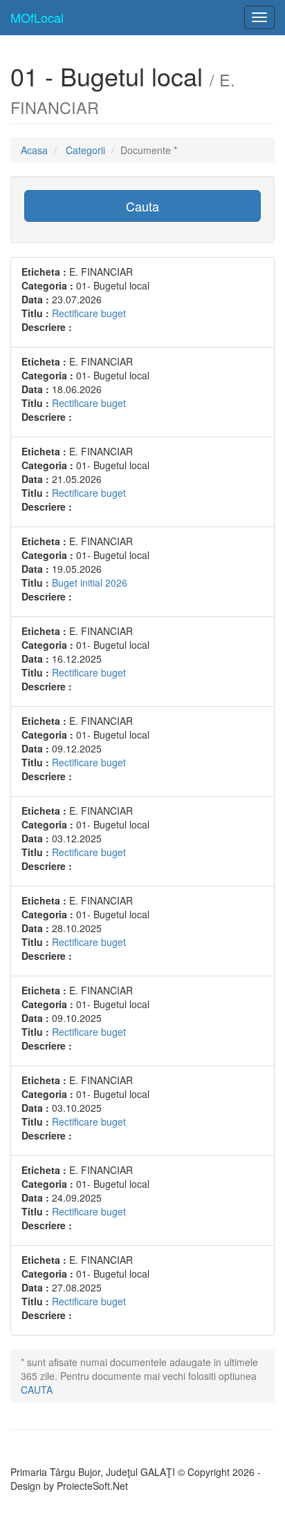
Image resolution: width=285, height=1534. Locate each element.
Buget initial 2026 (89, 582)
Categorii (85, 150)
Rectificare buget (89, 313)
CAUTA (37, 1389)
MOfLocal (37, 17)
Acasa (34, 150)
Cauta (142, 206)
